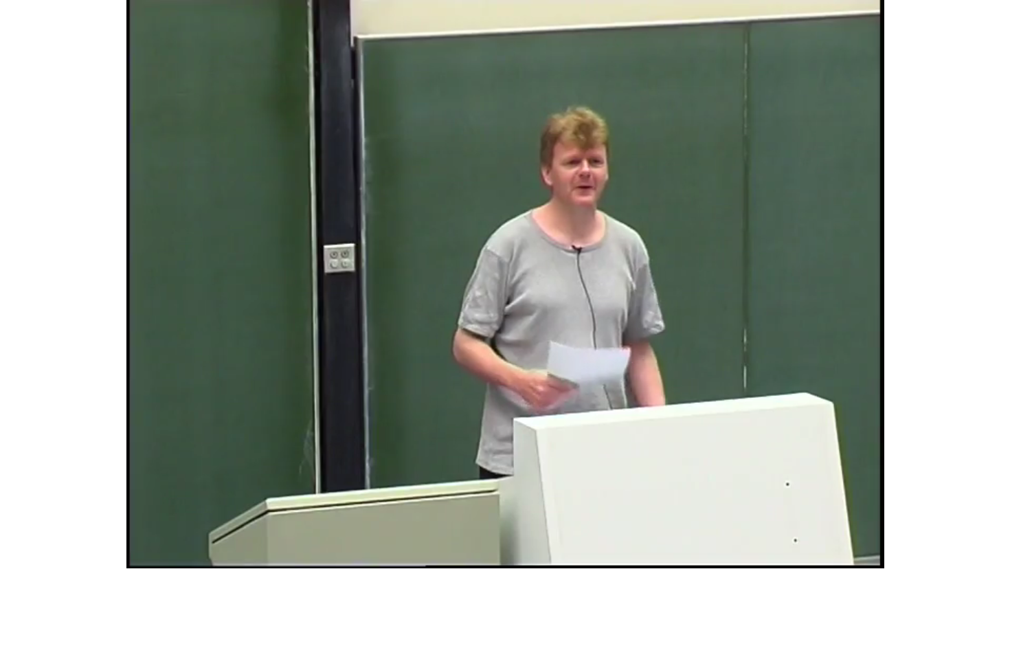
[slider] (492, 558)
